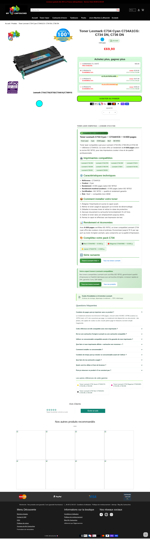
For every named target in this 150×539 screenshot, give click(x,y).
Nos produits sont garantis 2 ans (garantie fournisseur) (45, 504)
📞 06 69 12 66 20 (70, 504)
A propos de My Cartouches (26, 526)
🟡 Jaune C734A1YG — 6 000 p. (93, 249)
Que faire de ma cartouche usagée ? (89, 360)
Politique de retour (23, 523)
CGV (18, 520)
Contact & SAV (21, 517)
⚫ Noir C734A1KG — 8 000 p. (92, 244)
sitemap (114, 504)
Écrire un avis (93, 411)
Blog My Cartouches (124, 504)
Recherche (22, 504)
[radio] (110, 65)
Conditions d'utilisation (84, 504)
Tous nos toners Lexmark (111, 261)
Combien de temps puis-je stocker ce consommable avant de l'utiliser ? (101, 355)
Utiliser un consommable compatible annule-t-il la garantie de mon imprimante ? (104, 339)
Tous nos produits (110, 284)
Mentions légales (22, 514)
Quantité (109, 108)
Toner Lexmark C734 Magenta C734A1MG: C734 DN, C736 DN (127, 385)
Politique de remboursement (101, 504)
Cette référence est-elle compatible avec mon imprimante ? (97, 329)
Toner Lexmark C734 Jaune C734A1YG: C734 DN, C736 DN (92, 385)
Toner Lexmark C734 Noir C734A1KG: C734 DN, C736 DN (91, 392)
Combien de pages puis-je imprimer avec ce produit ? (95, 312)
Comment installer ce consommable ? (89, 349)
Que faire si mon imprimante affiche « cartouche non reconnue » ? (99, 344)
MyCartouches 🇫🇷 (53, 535)
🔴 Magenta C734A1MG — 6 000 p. (120, 244)
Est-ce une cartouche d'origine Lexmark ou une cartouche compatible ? (101, 334)
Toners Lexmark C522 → (90, 261)
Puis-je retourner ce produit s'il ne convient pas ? (93, 370)
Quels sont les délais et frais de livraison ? (91, 365)
